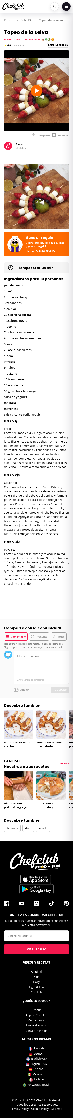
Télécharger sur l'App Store (35, 879)
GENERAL (26, 20)
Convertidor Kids (36, 1031)
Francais (38, 1048)
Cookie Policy (40, 1109)
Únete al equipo (36, 1025)
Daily (36, 982)
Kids (36, 977)
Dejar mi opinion (58, 45)
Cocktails (36, 992)
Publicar (60, 690)
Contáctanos (36, 1020)
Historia (36, 1010)
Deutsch (39, 1053)
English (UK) (39, 1059)
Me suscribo (36, 949)
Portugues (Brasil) (39, 1084)
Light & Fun (36, 987)
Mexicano (39, 1074)
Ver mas (64, 763)
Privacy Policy (20, 1109)
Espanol (39, 1069)
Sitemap (56, 1109)
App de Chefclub (36, 1015)
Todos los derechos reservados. (36, 1104)
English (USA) (38, 1064)
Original (36, 971)
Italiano (39, 1079)
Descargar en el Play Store (36, 889)
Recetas (9, 20)
